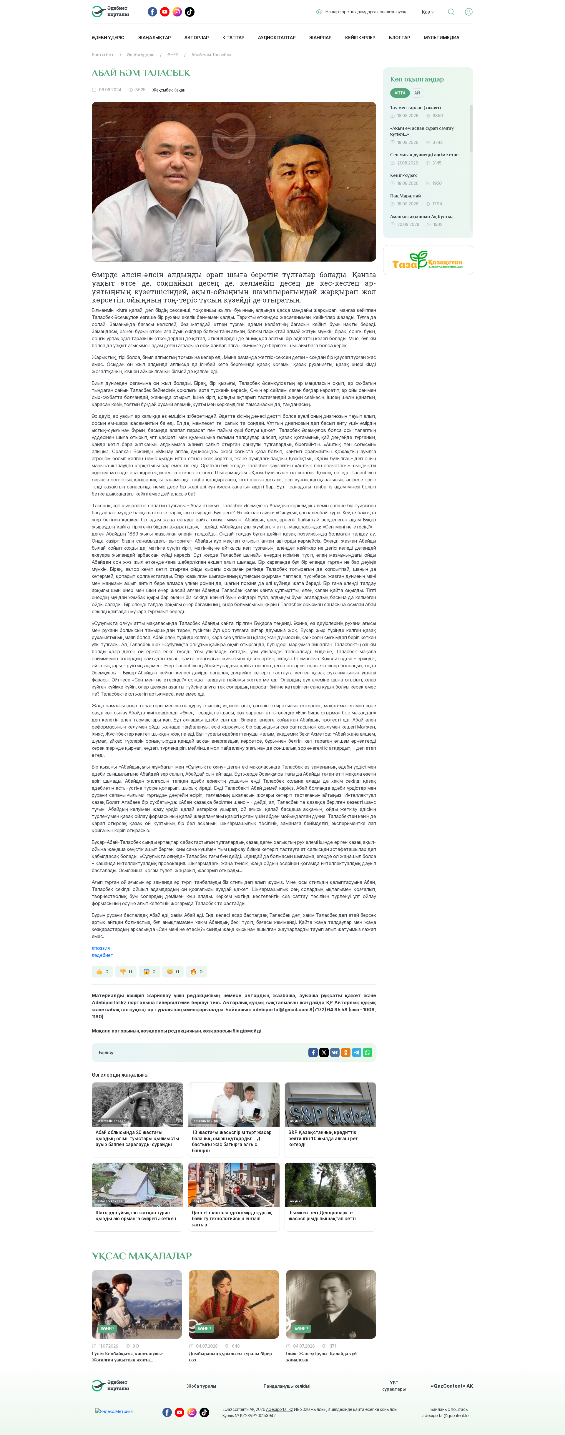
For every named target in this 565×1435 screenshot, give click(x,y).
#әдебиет (102, 955)
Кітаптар (233, 37)
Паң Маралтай (405, 196)
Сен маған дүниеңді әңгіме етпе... (426, 154)
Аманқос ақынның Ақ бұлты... (422, 216)
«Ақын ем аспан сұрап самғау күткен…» (422, 131)
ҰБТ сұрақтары (394, 1385)
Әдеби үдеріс (108, 37)
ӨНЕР (172, 54)
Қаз (426, 12)
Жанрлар (320, 37)
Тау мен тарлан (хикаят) (415, 107)
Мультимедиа (441, 37)
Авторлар (197, 37)
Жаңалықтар (154, 37)
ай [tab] (417, 92)
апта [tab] (400, 92)
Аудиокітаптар (276, 37)
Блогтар (399, 37)
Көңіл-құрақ (403, 175)
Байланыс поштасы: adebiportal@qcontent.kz (446, 1412)
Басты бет (103, 54)
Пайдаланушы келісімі (287, 1386)
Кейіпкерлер (360, 37)
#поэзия (101, 948)
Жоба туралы (201, 1386)
